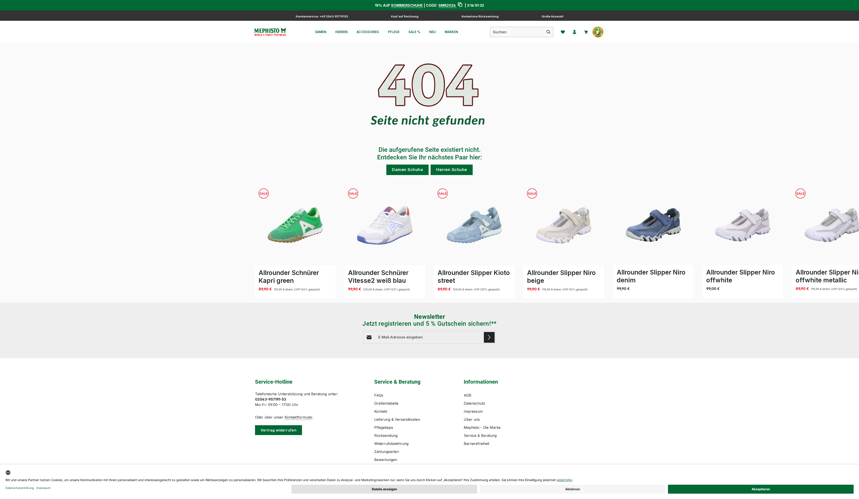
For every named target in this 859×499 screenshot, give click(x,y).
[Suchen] (548, 32)
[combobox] (517, 32)
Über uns (472, 419)
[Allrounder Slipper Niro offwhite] (743, 225)
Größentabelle (386, 403)
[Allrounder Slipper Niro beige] (563, 225)
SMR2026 (447, 5)
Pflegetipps (383, 427)
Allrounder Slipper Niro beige (561, 276)
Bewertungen (385, 459)
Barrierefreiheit (476, 443)
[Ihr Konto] (574, 32)
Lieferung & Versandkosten (397, 419)
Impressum (473, 411)
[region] (429, 241)
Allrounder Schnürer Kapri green (289, 276)
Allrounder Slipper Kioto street (474, 276)
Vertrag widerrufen (278, 430)
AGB (467, 395)
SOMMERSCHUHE (407, 5)
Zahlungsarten (386, 451)
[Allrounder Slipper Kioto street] (474, 225)
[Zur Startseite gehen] (270, 31)
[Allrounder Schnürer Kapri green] (295, 225)
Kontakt (380, 411)
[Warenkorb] (586, 32)
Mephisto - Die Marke (482, 427)
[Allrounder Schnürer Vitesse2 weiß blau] (384, 225)
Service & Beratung (480, 435)
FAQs (378, 395)
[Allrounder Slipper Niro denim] (653, 225)
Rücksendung (386, 435)
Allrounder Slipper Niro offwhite (740, 276)
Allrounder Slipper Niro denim (651, 276)
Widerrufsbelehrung (391, 443)
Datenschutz (474, 403)
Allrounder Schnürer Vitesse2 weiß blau (378, 276)
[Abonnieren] (489, 337)
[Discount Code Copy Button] (460, 5)
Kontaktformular (299, 417)
